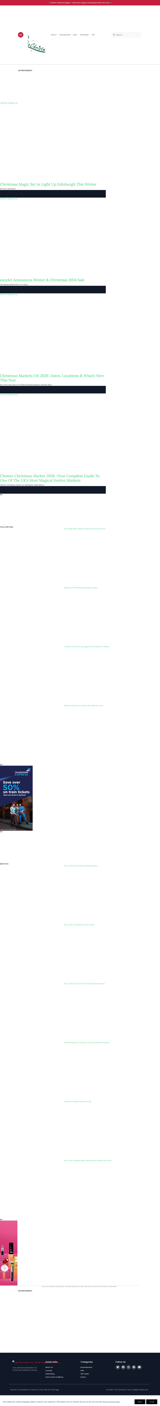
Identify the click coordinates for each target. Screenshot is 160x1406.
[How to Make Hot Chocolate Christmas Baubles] (29, 893)
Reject (140, 1402)
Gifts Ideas (84, 35)
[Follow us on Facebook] (123, 1367)
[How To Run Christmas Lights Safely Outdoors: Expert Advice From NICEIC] (29, 1188)
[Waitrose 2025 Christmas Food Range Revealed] (29, 615)
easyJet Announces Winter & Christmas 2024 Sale (42, 280)
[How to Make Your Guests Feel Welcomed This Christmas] (29, 1011)
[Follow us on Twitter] (118, 1367)
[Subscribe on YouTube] (139, 1367)
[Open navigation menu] (20, 34)
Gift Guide (85, 1374)
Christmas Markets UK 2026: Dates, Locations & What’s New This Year (52, 377)
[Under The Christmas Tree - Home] (36, 1362)
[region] (80, 1401)
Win (93, 35)
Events (83, 1377)
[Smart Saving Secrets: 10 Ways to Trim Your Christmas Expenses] (29, 1070)
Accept (151, 1402)
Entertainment (65, 35)
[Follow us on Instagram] (128, 1367)
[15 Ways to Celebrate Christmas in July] (29, 1129)
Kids (74, 35)
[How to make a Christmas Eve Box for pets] (29, 952)
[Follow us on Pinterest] (134, 1367)
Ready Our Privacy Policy (111, 1402)
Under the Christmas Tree (9, 103)
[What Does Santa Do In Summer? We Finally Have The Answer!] (29, 733)
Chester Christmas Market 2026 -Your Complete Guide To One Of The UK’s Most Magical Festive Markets (50, 478)
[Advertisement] (79, 86)
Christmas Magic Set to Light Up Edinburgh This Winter (48, 184)
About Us (49, 1367)
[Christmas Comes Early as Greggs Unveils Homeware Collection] (29, 674)
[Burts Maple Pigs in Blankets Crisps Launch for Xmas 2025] (29, 556)
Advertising (49, 1374)
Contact (48, 1370)
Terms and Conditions (54, 1377)
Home (53, 35)
